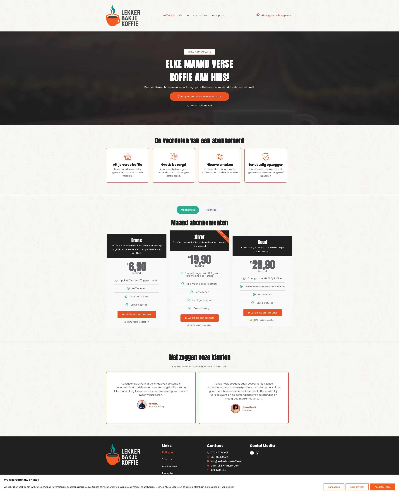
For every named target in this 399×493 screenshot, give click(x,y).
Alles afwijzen (357, 487)
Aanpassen (334, 487)
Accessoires (200, 15)
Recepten (218, 15)
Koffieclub (169, 15)
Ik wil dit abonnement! (136, 314)
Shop (182, 15)
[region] (199, 484)
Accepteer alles (383, 487)
